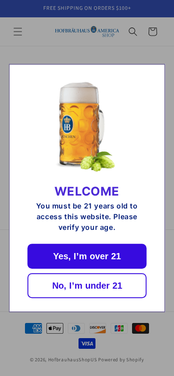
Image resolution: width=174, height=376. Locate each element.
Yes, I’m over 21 (87, 256)
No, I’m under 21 (87, 285)
